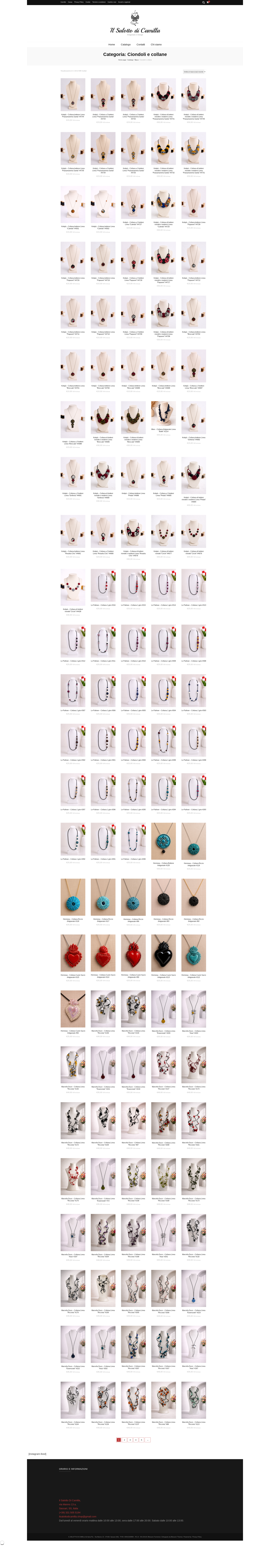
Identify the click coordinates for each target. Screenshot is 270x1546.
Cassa (70, 2)
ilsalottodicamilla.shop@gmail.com (77, 1516)
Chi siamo (156, 44)
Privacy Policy (79, 2)
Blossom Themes (177, 1537)
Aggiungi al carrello (73, 96)
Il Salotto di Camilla (135, 30)
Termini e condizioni (99, 2)
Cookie (88, 2)
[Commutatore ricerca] (203, 3)
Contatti (141, 44)
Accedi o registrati (124, 2)
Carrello (63, 2)
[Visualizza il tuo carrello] (208, 2)
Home (111, 44)
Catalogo (126, 44)
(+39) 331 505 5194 (69, 1512)
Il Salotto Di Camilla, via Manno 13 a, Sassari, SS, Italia (70, 1504)
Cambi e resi (112, 2)
